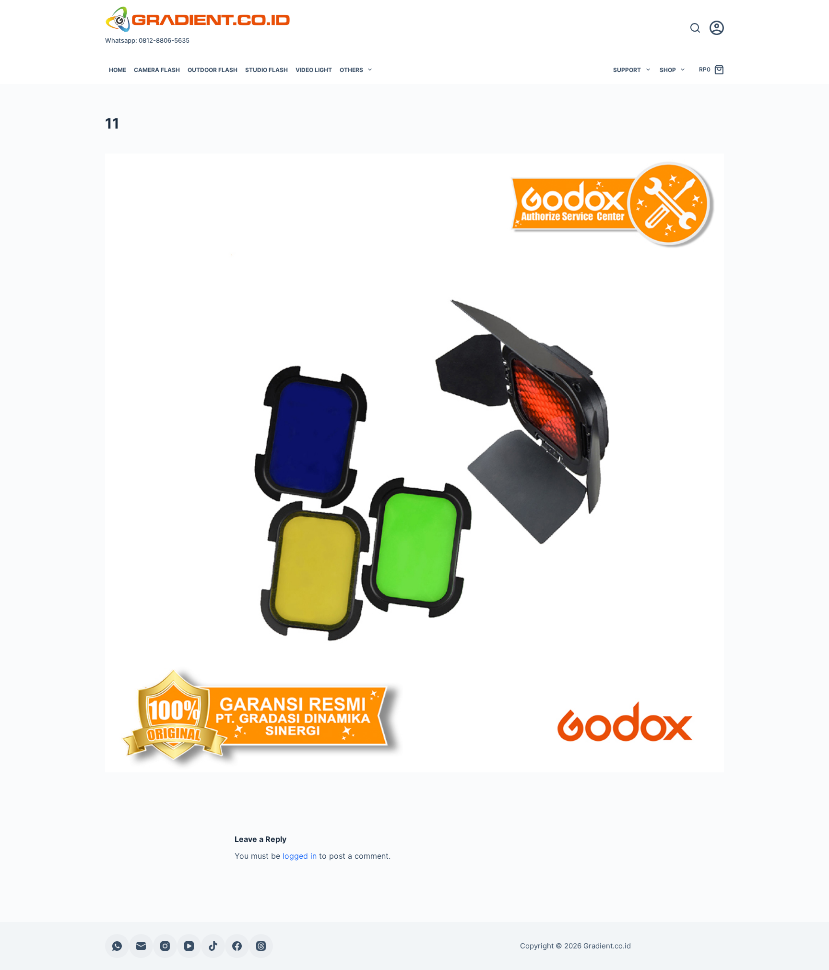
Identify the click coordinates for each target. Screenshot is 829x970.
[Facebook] (237, 946)
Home (117, 69)
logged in (300, 856)
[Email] (141, 946)
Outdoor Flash (212, 69)
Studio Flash (266, 69)
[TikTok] (213, 946)
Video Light (314, 69)
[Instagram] (165, 946)
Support (627, 69)
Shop (668, 69)
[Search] (695, 28)
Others (351, 69)
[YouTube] (189, 946)
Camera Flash (157, 69)
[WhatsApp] (117, 946)
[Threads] (261, 946)
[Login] (717, 28)
